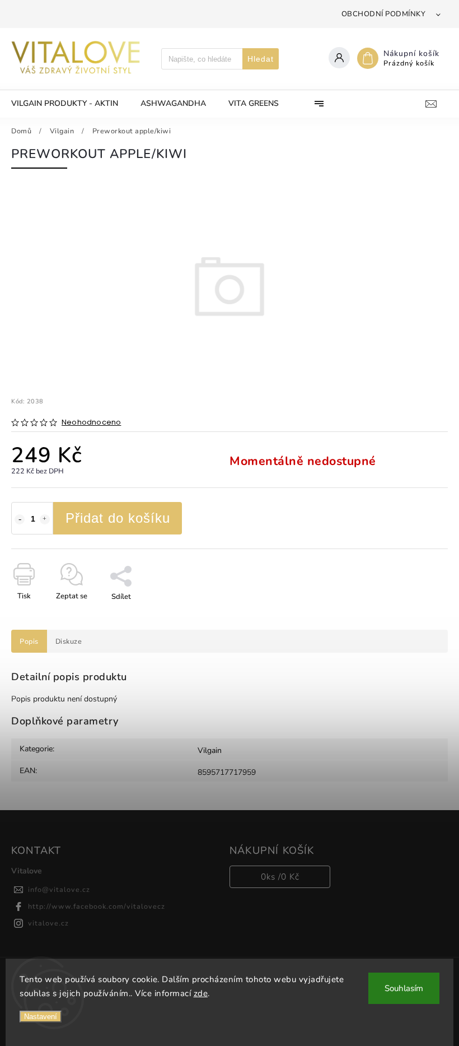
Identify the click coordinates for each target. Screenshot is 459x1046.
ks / (280, 876)
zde (201, 993)
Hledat (260, 58)
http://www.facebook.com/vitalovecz (96, 906)
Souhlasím (404, 988)
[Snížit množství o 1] (20, 519)
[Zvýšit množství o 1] (45, 519)
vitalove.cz (48, 923)
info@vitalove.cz (59, 889)
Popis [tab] (29, 641)
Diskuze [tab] (68, 641)
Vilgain (210, 750)
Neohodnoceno (91, 422)
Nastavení (40, 1016)
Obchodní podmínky (383, 14)
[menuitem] (70, 104)
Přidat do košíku (117, 518)
